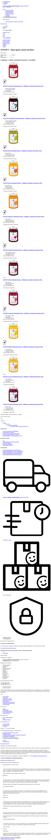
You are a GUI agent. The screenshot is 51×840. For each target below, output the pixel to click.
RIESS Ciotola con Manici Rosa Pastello (11, 441)
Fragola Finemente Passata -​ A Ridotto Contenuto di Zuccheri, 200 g (23, 86)
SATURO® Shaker (7, 442)
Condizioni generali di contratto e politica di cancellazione (14, 734)
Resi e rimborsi (6, 701)
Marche (4, 422)
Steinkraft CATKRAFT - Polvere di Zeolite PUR (12, 452)
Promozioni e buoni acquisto (8, 702)
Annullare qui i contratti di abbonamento (11, 738)
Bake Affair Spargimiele (8, 444)
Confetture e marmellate (12, 425)
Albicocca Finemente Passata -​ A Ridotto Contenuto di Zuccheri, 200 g (23, 216)
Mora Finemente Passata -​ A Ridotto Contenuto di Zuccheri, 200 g (22, 280)
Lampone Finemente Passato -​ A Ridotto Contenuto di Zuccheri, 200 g (23, 313)
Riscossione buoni (6, 713)
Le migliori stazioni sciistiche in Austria (10, 434)
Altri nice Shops (6, 741)
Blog (4, 718)
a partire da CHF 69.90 (15, 5)
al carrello (5, 3)
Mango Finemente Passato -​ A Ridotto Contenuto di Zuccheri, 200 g (23, 346)
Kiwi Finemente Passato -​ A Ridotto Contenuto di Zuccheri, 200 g (22, 150)
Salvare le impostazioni (5, 837)
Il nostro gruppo (6, 725)
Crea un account (6, 32)
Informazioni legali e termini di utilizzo (10, 732)
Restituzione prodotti (9, 11)
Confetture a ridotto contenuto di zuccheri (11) (19, 426)
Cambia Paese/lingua (11, 728)
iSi (3, 440)
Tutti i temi (7, 15)
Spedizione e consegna (7, 699)
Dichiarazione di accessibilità (8, 736)
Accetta (2, 758)
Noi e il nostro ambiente (7, 717)
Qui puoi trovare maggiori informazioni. (8, 648)
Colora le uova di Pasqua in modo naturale (11, 433)
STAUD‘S (7, 424)
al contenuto (5, 2)
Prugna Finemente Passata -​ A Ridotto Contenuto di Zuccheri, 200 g (23, 404)
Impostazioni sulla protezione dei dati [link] (10, 737)
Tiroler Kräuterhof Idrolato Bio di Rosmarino (12, 450)
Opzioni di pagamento (9, 13)
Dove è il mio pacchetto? (8, 712)
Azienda (4, 740)
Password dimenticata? (7, 710)
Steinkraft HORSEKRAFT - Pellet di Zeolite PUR (13, 451)
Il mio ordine (5, 697)
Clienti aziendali (6, 704)
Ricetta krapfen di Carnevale (8, 432)
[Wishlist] (4, 34)
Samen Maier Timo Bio (7, 445)
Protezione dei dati (6, 733)
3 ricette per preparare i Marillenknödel (10, 431)
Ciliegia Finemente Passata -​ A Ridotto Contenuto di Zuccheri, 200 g (23, 250)
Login (4, 28)
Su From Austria (6, 723)
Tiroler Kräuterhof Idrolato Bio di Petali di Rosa (12, 453)
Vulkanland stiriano (7, 719)
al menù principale (6, 1)
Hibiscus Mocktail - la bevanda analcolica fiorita (12, 435)
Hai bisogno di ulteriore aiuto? (9, 703)
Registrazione (5, 709)
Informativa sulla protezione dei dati (40, 755)
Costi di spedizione (9, 12)
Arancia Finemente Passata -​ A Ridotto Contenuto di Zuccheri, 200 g (23, 376)
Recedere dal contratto (4, 743)
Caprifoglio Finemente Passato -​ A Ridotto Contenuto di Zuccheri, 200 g (24, 118)
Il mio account (6, 696)
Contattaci (7, 14)
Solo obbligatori (8, 758)
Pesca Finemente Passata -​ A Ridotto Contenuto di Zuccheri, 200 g (22, 183)
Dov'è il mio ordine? (9, 10)
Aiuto (4, 9)
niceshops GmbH (9, 730)
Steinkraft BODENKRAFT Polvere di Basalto (12, 454)
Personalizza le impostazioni (17, 758)
